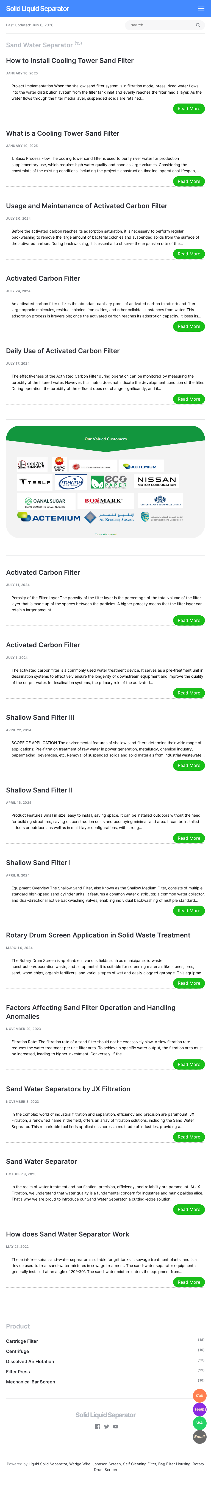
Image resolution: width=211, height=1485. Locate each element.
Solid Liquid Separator (37, 8)
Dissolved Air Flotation (30, 1361)
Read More (189, 108)
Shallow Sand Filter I (38, 863)
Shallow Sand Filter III (40, 717)
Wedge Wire (79, 1464)
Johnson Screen (107, 1464)
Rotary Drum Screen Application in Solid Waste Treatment (98, 935)
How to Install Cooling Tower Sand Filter (70, 61)
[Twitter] (106, 1427)
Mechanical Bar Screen (30, 1381)
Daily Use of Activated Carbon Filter (63, 351)
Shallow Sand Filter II (39, 790)
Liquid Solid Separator (48, 1464)
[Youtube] (115, 1427)
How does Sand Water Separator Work (67, 1234)
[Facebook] (97, 1427)
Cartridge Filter (22, 1341)
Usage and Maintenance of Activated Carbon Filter (87, 206)
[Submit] (198, 25)
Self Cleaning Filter (139, 1464)
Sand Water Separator (41, 1161)
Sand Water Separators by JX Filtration (68, 1089)
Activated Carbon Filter (43, 278)
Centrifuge (17, 1351)
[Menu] (198, 8)
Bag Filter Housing (174, 1464)
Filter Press (18, 1371)
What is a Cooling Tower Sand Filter (63, 133)
